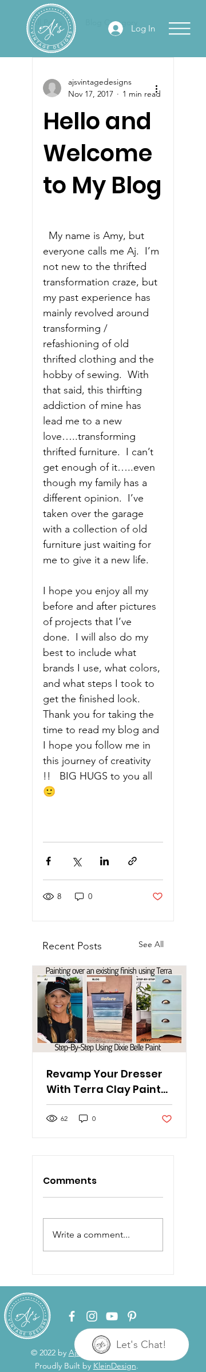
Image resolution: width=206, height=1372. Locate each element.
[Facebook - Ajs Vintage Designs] (72, 1316)
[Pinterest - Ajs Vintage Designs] (132, 1316)
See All (151, 944)
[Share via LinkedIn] (104, 861)
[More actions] (156, 88)
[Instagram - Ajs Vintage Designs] (92, 1316)
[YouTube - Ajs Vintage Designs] (112, 1316)
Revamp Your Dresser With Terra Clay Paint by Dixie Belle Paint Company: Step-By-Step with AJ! (104, 1082)
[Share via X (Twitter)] (76, 861)
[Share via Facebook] (48, 861)
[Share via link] (132, 861)
